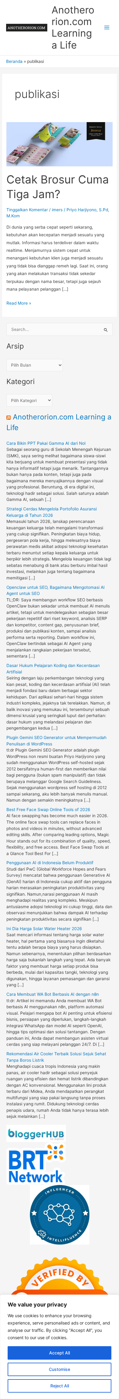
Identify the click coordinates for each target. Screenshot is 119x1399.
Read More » (18, 303)
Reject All (59, 1385)
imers (57, 209)
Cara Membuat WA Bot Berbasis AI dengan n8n (52, 994)
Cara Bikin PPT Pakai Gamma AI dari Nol (45, 443)
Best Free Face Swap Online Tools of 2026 (48, 809)
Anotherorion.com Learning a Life (73, 27)
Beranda (14, 61)
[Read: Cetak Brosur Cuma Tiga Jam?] (59, 143)
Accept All (59, 1352)
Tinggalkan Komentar (27, 209)
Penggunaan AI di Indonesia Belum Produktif (49, 862)
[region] (59, 1347)
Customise (59, 1369)
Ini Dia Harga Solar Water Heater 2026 (44, 928)
